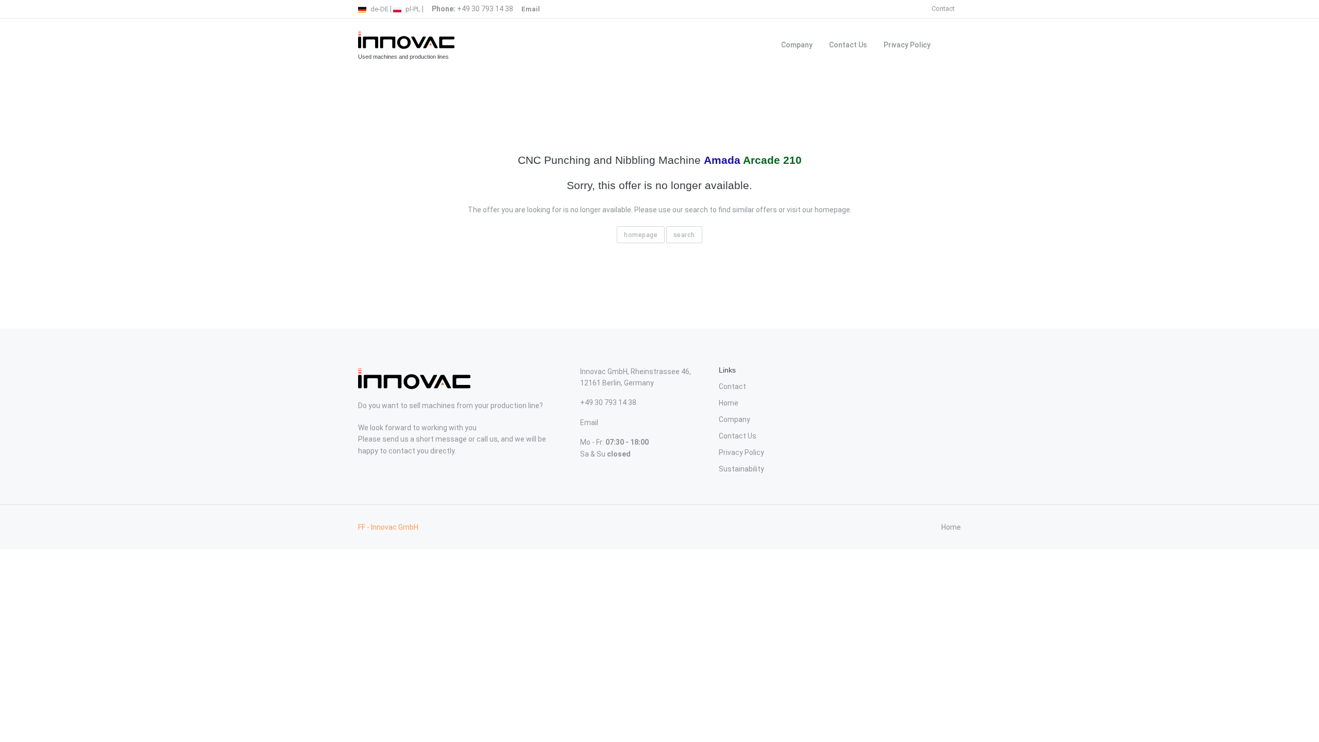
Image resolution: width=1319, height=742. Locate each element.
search (684, 235)
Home (728, 403)
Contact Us (848, 45)
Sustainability (741, 469)
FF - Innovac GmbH (388, 527)
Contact (943, 8)
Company (797, 45)
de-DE (378, 9)
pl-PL (412, 9)
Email (589, 422)
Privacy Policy (907, 45)
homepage (640, 235)
